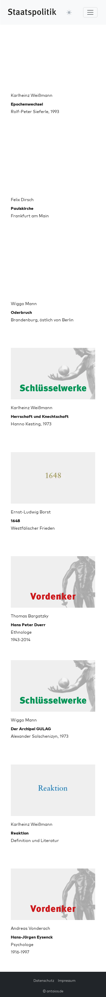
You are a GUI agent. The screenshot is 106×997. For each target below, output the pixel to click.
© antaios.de (53, 991)
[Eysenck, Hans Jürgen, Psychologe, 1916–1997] (53, 892)
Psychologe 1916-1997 (32, 944)
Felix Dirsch (22, 199)
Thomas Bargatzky (29, 615)
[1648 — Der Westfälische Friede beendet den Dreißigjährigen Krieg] (53, 476)
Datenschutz (43, 980)
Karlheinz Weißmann (31, 95)
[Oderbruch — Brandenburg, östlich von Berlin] (53, 267)
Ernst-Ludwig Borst (31, 511)
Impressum (66, 980)
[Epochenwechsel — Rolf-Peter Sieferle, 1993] (53, 59)
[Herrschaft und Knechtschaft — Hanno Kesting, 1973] (53, 371)
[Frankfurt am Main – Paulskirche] (53, 163)
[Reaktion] (53, 788)
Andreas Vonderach (30, 928)
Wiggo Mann (24, 303)
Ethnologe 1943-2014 (28, 632)
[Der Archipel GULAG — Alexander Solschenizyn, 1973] (53, 684)
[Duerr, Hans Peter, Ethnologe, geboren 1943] (53, 580)
